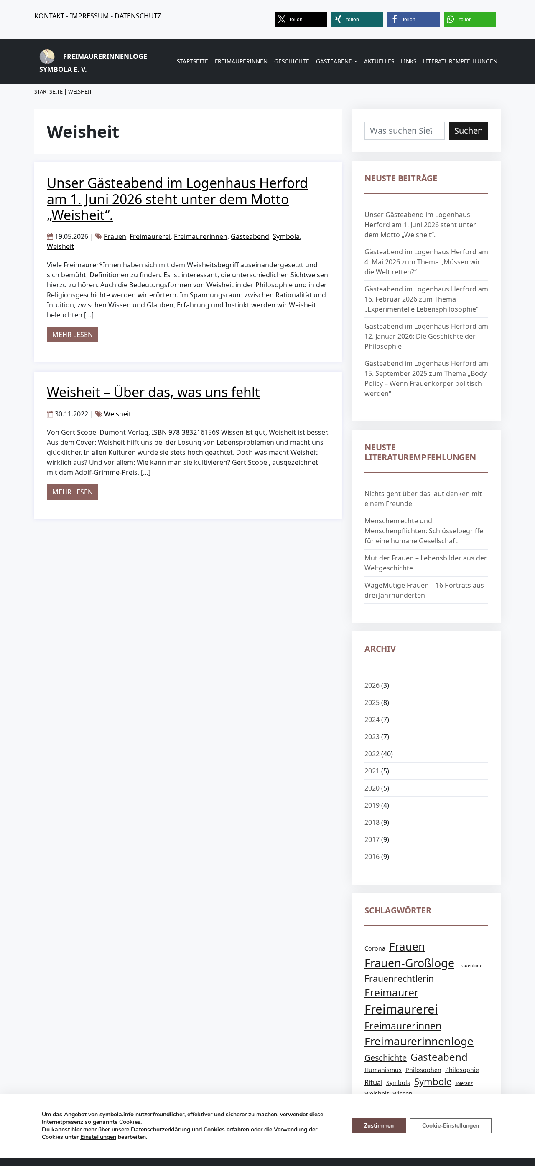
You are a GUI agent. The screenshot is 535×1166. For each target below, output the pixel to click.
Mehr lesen (75, 334)
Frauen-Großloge (409, 963)
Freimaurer (391, 992)
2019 (372, 805)
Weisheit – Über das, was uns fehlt (153, 392)
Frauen (115, 236)
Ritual (373, 1082)
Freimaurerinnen (241, 61)
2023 (372, 736)
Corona (374, 948)
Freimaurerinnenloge (419, 1041)
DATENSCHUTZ (138, 15)
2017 (372, 839)
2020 (372, 788)
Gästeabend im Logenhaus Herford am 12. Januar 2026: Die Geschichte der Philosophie (426, 336)
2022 (372, 753)
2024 (372, 719)
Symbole (432, 1081)
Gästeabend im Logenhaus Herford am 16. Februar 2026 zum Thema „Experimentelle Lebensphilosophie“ (426, 299)
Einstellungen (98, 1137)
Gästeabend (334, 61)
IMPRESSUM (89, 15)
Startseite (192, 61)
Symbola (286, 236)
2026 (372, 685)
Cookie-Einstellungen (450, 1126)
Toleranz (464, 1083)
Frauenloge (470, 965)
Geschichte (291, 61)
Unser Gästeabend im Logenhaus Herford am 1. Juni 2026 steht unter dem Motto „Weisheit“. (177, 199)
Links (408, 61)
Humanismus (383, 1070)
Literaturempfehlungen (460, 61)
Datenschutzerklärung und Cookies (178, 1129)
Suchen (468, 130)
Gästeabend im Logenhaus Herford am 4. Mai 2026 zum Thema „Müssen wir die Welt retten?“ (426, 261)
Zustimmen (379, 1126)
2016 (372, 856)
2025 (372, 702)
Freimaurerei (150, 236)
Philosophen (423, 1070)
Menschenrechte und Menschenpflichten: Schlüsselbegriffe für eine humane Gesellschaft (423, 530)
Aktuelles (379, 61)
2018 (372, 822)
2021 (372, 771)
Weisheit (60, 246)
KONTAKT (49, 15)
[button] (301, 19)
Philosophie (462, 1070)
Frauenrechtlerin (399, 978)
